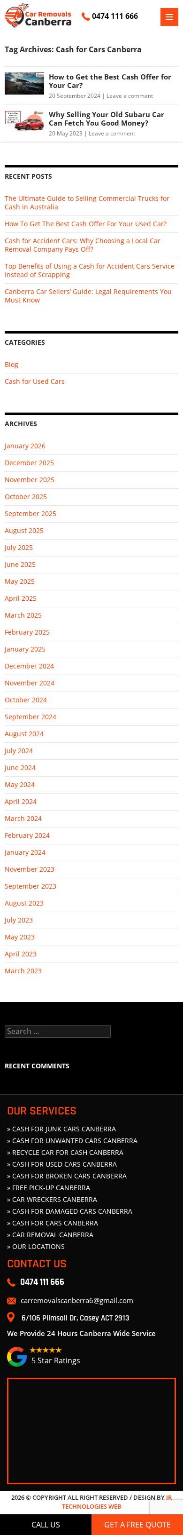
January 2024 (25, 852)
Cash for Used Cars (35, 381)
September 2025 (30, 513)
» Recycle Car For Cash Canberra (65, 1152)
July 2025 (19, 547)
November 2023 (29, 869)
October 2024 (26, 699)
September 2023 (30, 886)
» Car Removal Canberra (50, 1234)
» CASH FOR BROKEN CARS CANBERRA (67, 1175)
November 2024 (29, 682)
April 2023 (21, 953)
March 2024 (23, 818)
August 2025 (24, 530)
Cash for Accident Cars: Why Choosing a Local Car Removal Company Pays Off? (82, 245)
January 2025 (25, 648)
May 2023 (20, 936)
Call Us (45, 1524)
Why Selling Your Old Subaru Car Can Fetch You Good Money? (106, 118)
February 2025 (27, 632)
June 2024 (20, 767)
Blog (11, 364)
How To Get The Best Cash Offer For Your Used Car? (86, 223)
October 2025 (26, 496)
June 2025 (20, 564)
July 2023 (19, 919)
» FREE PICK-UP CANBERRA (48, 1187)
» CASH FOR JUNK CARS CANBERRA (61, 1128)
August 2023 (24, 903)
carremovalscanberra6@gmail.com (77, 1300)
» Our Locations (36, 1246)
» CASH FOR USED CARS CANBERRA (62, 1164)
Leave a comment (130, 96)
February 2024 (27, 835)
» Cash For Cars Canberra (52, 1222)
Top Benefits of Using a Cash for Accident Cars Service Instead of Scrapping (90, 270)
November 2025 (29, 479)
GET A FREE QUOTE (137, 1524)
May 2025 (20, 581)
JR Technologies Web (117, 1502)
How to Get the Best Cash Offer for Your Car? (110, 81)
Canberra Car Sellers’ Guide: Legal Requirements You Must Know (88, 295)
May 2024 (20, 784)
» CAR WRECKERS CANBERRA (52, 1199)
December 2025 (29, 462)
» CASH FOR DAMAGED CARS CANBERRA (69, 1211)
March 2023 (23, 970)
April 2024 (21, 801)
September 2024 (30, 716)
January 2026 (25, 445)
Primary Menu (169, 17)
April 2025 (21, 598)
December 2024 (29, 665)
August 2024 (24, 733)
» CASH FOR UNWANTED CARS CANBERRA (72, 1140)
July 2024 (19, 750)
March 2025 (23, 615)
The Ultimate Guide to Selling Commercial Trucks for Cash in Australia (87, 202)
